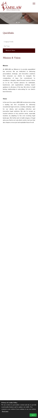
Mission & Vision (10, 50)
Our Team (7, 46)
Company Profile (8, 42)
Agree (33, 415)
